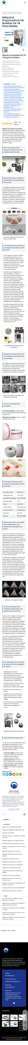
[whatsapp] (14, 1003)
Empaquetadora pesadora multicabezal (13, 888)
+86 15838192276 (10, 976)
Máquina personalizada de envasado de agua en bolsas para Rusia (13, 904)
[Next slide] (23, 38)
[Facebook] (7, 774)
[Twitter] (3, 774)
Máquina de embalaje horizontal (11, 868)
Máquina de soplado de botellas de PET (13, 830)
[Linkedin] (10, 774)
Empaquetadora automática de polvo (13, 843)
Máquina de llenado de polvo (10, 859)
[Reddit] (13, 774)
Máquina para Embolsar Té (14, 12)
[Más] (20, 774)
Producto (4, 12)
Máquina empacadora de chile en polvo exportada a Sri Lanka (13, 913)
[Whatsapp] (17, 774)
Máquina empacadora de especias (12, 862)
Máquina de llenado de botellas (11, 875)
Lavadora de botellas (8, 833)
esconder (13, 84)
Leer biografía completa (14, 809)
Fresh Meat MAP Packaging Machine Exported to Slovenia (12, 899)
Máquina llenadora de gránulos (11, 851)
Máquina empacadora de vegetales (12, 865)
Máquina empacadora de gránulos (12, 891)
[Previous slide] (4, 38)
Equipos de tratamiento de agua (11, 827)
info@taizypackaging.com (12, 981)
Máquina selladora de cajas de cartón (13, 840)
